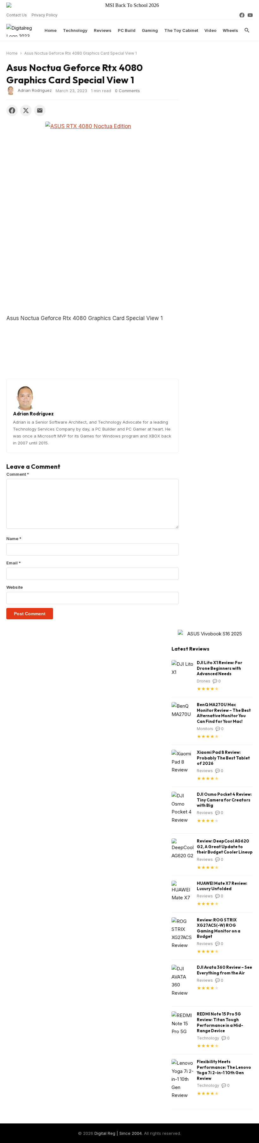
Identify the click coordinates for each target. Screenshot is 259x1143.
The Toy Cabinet (181, 30)
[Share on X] (26, 110)
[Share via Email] (39, 110)
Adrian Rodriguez (35, 89)
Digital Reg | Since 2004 (118, 1133)
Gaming (150, 30)
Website (14, 587)
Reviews (102, 30)
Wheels (230, 30)
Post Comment (29, 613)
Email (13, 562)
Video (210, 30)
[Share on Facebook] (12, 110)
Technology (75, 30)
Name (13, 538)
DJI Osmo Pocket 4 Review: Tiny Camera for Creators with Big (224, 800)
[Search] (247, 30)
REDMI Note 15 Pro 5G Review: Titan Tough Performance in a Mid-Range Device (220, 1022)
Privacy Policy (44, 15)
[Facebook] (241, 15)
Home (51, 30)
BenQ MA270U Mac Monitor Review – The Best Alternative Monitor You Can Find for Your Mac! (224, 713)
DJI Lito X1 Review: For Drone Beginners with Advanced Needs (219, 668)
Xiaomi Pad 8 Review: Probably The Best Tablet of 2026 (223, 758)
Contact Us (16, 15)
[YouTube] (250, 15)
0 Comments (127, 90)
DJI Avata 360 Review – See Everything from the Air (224, 970)
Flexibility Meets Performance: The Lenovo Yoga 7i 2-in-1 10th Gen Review (224, 1070)
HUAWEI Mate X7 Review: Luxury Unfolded (222, 886)
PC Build (127, 30)
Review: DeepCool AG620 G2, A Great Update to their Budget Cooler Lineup (225, 846)
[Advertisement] (92, 267)
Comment (17, 474)
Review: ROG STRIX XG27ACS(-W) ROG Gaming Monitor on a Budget (218, 928)
